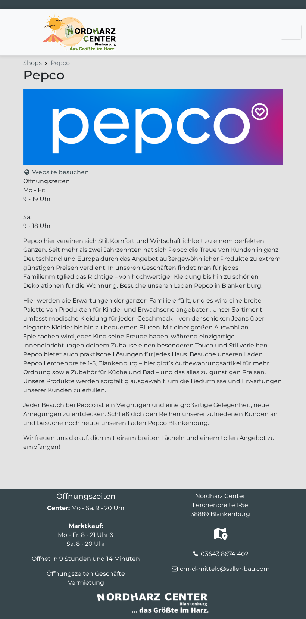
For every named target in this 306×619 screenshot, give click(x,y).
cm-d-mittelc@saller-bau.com (225, 568)
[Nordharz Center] (79, 18)
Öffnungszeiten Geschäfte (86, 573)
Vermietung (86, 582)
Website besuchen (60, 172)
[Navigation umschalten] (291, 32)
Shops (32, 62)
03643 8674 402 (225, 553)
